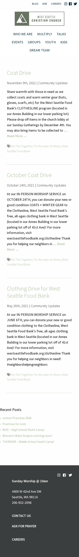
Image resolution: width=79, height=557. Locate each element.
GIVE (44, 3)
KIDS (63, 42)
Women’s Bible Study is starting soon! (27, 436)
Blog (35, 3)
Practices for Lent (14, 424)
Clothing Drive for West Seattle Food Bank (33, 292)
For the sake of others (47, 146)
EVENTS (17, 42)
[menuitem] (35, 4)
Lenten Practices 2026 (16, 418)
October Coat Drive (29, 175)
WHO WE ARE (23, 34)
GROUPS (34, 42)
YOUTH (50, 42)
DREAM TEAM (40, 50)
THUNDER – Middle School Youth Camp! (28, 442)
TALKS (61, 34)
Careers (56, 3)
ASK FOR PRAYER (24, 526)
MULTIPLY (44, 34)
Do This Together (21, 146)
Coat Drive (19, 72)
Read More (17, 136)
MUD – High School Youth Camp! (23, 430)
